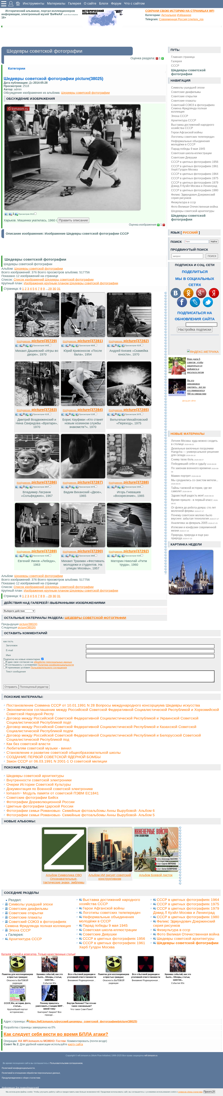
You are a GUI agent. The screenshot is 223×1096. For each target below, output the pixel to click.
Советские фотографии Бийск (32, 797)
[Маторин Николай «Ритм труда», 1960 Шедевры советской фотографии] (129, 546)
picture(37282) (129, 341)
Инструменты (33, 3)
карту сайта (75, 1044)
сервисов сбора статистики (190, 1092)
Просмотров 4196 (41, 556)
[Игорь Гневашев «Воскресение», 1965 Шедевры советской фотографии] (129, 477)
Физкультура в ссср (183, 202)
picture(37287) (83, 482)
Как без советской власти (28, 744)
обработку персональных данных (53, 662)
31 (58, 288)
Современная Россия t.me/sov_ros (181, 19)
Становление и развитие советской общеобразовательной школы (63, 752)
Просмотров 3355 (133, 487)
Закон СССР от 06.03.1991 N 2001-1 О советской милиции (56, 761)
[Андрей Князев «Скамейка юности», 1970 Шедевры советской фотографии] (129, 336)
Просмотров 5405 (41, 345)
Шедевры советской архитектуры (192, 211)
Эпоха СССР (179, 115)
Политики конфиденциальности (56, 664)
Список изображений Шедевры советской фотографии (54, 279)
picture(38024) (28, 624)
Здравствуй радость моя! (192, 495)
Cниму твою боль (187, 459)
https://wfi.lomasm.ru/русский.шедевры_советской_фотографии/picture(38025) (83, 1021)
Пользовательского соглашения (49, 667)
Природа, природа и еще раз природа (189, 536)
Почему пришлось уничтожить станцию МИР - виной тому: (50, 1006)
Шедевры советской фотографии (188, 217)
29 (50, 288)
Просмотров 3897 (41, 487)
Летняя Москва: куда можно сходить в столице (194, 442)
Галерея (74, 3)
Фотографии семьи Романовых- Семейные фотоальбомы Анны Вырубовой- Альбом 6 (80, 811)
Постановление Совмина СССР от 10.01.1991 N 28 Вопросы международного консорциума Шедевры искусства (103, 705)
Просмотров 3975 (133, 414)
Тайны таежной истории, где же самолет (191, 489)
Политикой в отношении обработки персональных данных (31, 1073)
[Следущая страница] (165, 432)
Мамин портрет (186, 475)
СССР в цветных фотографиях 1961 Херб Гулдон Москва (194, 168)
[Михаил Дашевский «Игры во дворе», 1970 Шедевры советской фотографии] (37, 336)
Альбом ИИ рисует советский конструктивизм (110, 877)
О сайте (90, 3)
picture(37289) (37, 551)
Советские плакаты (183, 100)
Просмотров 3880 (87, 556)
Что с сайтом (134, 3)
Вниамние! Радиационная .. (81, 980)
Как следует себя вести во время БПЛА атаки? (56, 1034)
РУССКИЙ (190, 232)
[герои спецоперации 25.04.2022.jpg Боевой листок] (156, 871)
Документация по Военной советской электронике (49, 789)
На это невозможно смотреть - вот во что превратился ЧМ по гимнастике (196, 387)
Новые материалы (188, 433)
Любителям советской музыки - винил (38, 748)
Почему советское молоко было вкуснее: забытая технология (195, 517)
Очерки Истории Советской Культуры (38, 784)
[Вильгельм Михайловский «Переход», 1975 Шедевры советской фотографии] (129, 405)
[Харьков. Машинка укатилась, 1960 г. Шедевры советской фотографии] (72, 209)
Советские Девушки (184, 157)
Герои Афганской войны (187, 132)
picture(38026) (27, 627)
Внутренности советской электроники (39, 780)
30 (54, 288)
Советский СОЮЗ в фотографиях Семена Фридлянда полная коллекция (193, 108)
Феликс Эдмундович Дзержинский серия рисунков (193, 196)
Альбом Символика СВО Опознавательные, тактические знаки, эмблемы (63, 878)
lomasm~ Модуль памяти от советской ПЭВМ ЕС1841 (52, 793)
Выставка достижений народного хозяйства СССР (192, 126)
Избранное (184, 15)
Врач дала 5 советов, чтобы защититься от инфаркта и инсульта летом (195, 366)
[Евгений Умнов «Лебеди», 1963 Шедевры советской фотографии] (37, 546)
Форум (116, 3)
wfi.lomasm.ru (150, 1055)
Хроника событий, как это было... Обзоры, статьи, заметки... (49, 977)
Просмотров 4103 (41, 414)
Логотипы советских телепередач (192, 136)
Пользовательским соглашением (66, 1063)
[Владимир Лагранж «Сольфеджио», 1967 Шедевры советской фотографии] (37, 477)
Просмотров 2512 (26, 214)
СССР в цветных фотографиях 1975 (194, 178)
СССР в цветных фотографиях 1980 (194, 190)
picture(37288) (129, 482)
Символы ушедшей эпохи (188, 87)
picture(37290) (83, 551)
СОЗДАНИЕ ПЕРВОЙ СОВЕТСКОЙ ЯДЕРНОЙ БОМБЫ (53, 757)
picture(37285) (129, 410)
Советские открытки (184, 96)
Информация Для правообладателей (20, 1087)
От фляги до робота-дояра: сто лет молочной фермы (193, 509)
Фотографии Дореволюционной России (40, 802)
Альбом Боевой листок (155, 875)
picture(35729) (37, 341)
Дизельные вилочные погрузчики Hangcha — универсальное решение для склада (195, 452)
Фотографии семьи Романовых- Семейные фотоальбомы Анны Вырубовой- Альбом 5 (80, 815)
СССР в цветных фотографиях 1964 (194, 173)
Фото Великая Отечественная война (194, 206)
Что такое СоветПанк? (81, 1009)
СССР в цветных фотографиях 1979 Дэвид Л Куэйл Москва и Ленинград (194, 184)
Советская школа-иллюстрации (191, 153)
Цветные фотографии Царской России (39, 806)
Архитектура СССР (183, 120)
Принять (208, 1091)
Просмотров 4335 (133, 556)
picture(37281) (83, 341)
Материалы (56, 3)
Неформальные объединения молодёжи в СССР (190, 142)
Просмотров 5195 (87, 414)
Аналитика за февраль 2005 (194, 522)
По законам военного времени (195, 470)
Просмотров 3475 (87, 487)
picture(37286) (37, 482)
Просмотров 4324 (133, 345)
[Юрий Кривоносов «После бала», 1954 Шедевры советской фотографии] (83, 336)
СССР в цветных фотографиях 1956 (194, 161)
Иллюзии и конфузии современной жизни (193, 529)
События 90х (49, 983)
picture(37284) (83, 410)
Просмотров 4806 (87, 345)
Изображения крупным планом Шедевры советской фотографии (71, 283)
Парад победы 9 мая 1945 (188, 148)
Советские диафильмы (186, 91)
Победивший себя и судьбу (193, 463)
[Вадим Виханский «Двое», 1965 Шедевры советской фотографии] (83, 477)
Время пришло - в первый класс (194, 501)
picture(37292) (129, 551)
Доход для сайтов (189, 401)
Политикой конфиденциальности (18, 1068)
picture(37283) (37, 410)
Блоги (103, 3)
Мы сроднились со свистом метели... (194, 482)
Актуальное (168, 15)
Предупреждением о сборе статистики (21, 1078)
